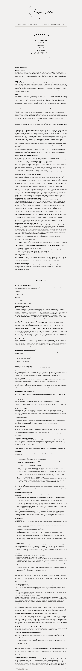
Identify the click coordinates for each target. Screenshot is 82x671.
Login (65, 668)
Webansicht (64, 669)
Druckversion (19, 668)
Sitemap (23, 668)
